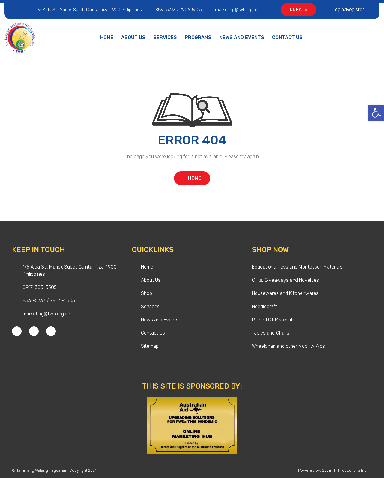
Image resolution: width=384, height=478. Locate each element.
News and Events (241, 37)
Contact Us (287, 37)
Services (165, 37)
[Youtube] (51, 331)
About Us (133, 37)
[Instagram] (34, 331)
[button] (376, 113)
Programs (198, 37)
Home (106, 37)
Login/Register (348, 9)
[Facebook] (17, 331)
